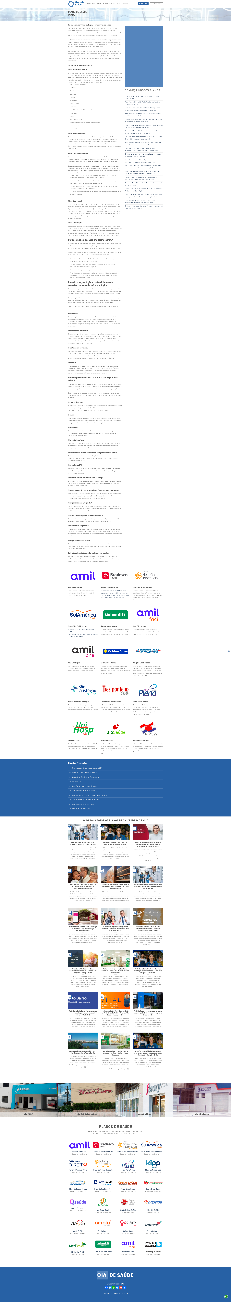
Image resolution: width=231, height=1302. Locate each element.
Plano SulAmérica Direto (78, 1170)
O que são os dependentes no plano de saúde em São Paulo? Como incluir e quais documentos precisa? (143, 138)
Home (89, 4)
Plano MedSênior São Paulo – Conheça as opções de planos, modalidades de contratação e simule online (143, 115)
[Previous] (6, 1099)
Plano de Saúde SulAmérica (151, 1152)
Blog (118, 4)
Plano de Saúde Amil (79, 1152)
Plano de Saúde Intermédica (127, 1152)
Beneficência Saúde (153, 1189)
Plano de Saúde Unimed (103, 1252)
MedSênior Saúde (78, 1252)
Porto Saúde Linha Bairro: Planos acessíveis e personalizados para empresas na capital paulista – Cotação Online (143, 167)
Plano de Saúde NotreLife (103, 1170)
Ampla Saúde (103, 1231)
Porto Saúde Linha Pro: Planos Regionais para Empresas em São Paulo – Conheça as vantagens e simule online (143, 161)
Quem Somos (96, 4)
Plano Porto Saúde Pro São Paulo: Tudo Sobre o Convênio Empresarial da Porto (142, 103)
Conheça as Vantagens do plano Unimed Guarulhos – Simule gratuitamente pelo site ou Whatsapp (143, 155)
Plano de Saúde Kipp (153, 1170)
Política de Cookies (122, 1293)
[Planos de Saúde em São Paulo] (76, 4)
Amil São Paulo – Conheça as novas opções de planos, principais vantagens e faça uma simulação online (141, 178)
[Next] (224, 1099)
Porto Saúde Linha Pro (103, 1189)
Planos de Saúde (109, 4)
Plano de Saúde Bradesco (103, 1152)
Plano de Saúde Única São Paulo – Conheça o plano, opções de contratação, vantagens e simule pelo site (144, 126)
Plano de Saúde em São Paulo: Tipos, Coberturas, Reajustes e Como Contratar (143, 97)
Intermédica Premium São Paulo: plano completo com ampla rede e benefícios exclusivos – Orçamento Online (143, 144)
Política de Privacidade (109, 1293)
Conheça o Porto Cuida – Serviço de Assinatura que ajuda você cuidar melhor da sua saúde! (144, 207)
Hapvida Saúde (153, 1210)
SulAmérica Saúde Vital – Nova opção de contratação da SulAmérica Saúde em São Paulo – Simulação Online (142, 173)
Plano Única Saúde (128, 1189)
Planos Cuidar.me (153, 1231)
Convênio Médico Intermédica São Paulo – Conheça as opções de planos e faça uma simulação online (143, 121)
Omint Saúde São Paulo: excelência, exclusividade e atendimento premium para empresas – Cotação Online (141, 149)
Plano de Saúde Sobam (78, 1189)
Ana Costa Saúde (103, 1210)
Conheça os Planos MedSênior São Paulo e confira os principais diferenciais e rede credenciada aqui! (141, 201)
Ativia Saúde (78, 1231)
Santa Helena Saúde (128, 1210)
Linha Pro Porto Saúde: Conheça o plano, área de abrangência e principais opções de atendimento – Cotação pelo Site (143, 196)
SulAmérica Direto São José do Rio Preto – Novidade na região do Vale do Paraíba (144, 184)
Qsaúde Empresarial (77, 1208)
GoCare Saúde (128, 1231)
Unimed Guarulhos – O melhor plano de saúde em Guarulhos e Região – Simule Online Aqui (143, 190)
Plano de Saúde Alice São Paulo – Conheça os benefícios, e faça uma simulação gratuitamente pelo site (142, 132)
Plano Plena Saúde (128, 1170)
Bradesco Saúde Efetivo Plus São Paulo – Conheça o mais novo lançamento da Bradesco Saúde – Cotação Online (142, 109)
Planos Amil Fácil (128, 1252)
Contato (125, 4)
